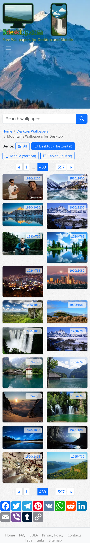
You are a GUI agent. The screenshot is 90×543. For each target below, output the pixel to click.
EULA (34, 535)
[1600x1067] (23, 340)
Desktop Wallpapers (33, 131)
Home (7, 131)
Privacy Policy (52, 535)
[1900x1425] (23, 467)
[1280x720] (23, 243)
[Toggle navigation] (8, 48)
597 (61, 167)
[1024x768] (67, 247)
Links (40, 540)
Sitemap (55, 540)
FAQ (22, 535)
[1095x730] (67, 465)
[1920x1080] (23, 214)
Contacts (75, 535)
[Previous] (19, 167)
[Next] (71, 167)
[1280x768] (67, 338)
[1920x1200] (23, 186)
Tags (28, 540)
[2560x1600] (67, 186)
